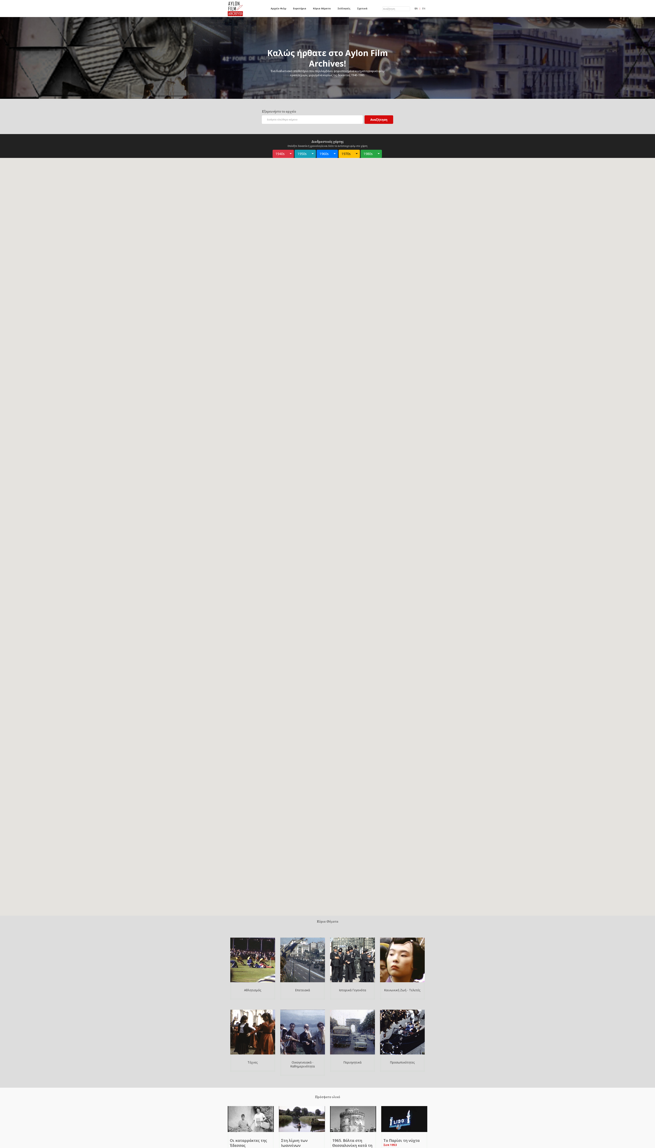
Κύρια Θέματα (322, 8)
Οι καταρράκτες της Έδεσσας (248, 1143)
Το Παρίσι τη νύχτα (401, 1140)
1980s (368, 153)
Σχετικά (362, 8)
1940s (280, 153)
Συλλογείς (344, 8)
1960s (324, 153)
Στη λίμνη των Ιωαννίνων (294, 1143)
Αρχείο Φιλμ (278, 8)
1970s (346, 153)
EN (423, 8)
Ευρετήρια (299, 8)
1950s (302, 153)
